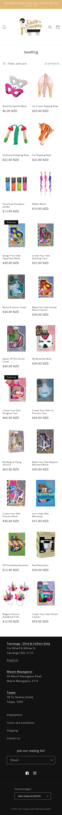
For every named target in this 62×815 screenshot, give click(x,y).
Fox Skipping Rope (41, 155)
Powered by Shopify (43, 809)
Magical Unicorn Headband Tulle (11, 615)
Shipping (12, 730)
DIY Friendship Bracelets (15, 565)
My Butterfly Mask (41, 358)
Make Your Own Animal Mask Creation (44, 308)
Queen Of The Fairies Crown (14, 360)
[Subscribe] (51, 760)
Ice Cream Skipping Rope (45, 106)
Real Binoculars (40, 565)
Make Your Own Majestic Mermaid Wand (45, 463)
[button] (4, 27)
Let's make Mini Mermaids (40, 515)
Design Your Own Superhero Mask (12, 257)
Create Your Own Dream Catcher (45, 615)
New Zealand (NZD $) (29, 796)
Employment (14, 715)
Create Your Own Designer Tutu (11, 411)
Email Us (12, 660)
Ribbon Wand (39, 204)
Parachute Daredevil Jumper (13, 205)
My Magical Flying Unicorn (12, 463)
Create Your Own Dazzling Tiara (41, 257)
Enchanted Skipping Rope (16, 155)
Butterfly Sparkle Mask (15, 106)
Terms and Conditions (20, 722)
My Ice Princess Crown (14, 307)
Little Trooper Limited (26, 809)
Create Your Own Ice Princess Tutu (43, 411)
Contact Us (13, 738)
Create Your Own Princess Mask (11, 515)
